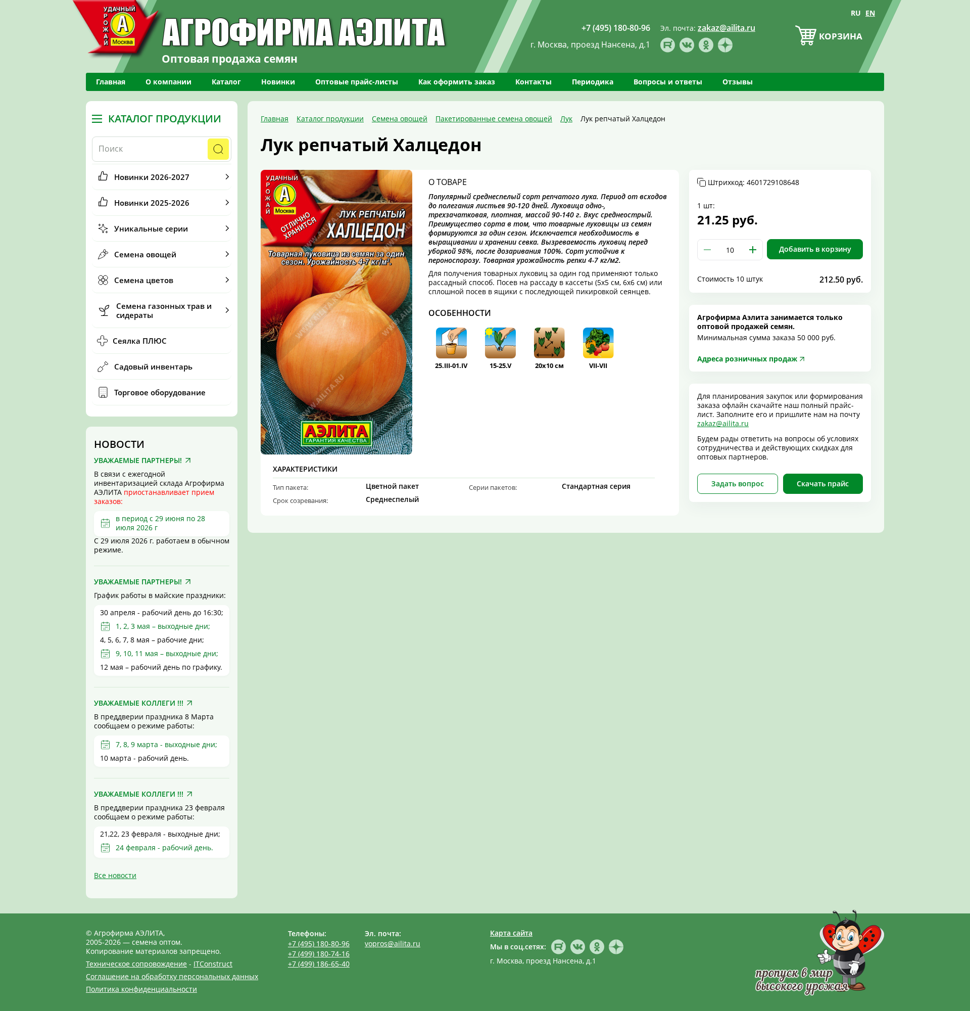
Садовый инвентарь (153, 366)
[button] (753, 250)
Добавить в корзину (815, 249)
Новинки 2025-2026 (151, 203)
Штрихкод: (753, 182)
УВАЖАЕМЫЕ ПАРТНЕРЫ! (138, 460)
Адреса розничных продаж (747, 358)
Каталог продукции (164, 118)
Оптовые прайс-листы (356, 81)
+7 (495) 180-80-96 (319, 943)
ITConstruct (212, 964)
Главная (110, 81)
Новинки (278, 81)
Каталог (226, 81)
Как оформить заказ (456, 81)
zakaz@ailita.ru (723, 423)
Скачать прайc (823, 483)
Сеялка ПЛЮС (140, 341)
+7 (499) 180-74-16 (319, 953)
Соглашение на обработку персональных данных (172, 976)
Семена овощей (145, 254)
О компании (168, 81)
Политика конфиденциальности (141, 989)
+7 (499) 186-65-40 (319, 964)
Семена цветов (143, 280)
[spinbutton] (730, 250)
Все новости (115, 875)
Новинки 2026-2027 (151, 177)
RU (856, 13)
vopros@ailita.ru (392, 943)
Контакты (533, 81)
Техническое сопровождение (136, 964)
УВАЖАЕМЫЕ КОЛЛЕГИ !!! (138, 703)
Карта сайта (511, 933)
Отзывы (737, 81)
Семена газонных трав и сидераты (164, 310)
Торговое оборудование (160, 392)
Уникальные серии (151, 228)
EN (870, 13)
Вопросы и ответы (668, 81)
